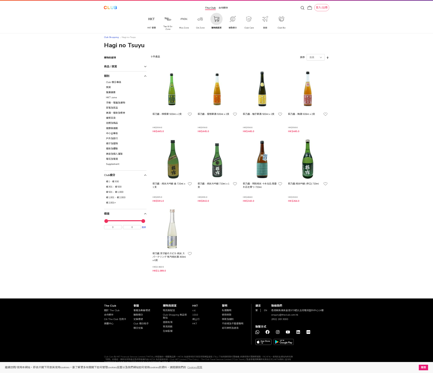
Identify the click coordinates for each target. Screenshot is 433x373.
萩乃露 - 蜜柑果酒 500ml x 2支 (213, 114)
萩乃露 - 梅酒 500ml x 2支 (301, 114)
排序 (302, 57)
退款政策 (168, 322)
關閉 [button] (423, 367)
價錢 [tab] (106, 214)
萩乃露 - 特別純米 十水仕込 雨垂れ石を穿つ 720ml (260, 185)
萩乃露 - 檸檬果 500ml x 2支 (167, 114)
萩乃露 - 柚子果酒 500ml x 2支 (259, 114)
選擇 (144, 227)
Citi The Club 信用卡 (115, 319)
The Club (210, 7)
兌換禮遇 (138, 319)
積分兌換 (138, 328)
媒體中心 (109, 323)
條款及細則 (228, 319)
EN (265, 310)
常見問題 (168, 326)
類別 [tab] (106, 76)
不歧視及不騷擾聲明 (232, 323)
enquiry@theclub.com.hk (284, 314)
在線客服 (168, 331)
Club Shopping (111, 37)
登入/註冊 (322, 7)
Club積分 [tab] (109, 175)
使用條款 (227, 314)
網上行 (195, 319)
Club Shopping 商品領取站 (175, 316)
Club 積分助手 (141, 323)
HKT (194, 323)
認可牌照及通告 (230, 328)
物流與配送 (169, 310)
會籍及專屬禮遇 (141, 310)
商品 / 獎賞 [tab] (110, 66)
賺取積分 (138, 314)
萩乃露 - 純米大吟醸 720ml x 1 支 (213, 185)
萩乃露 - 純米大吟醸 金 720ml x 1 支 (169, 185)
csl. (194, 310)
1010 (195, 314)
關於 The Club (112, 310)
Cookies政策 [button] (194, 367)
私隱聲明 (227, 310)
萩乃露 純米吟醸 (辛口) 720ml (303, 183)
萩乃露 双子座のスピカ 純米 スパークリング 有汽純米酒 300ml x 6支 (169, 257)
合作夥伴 (223, 7)
